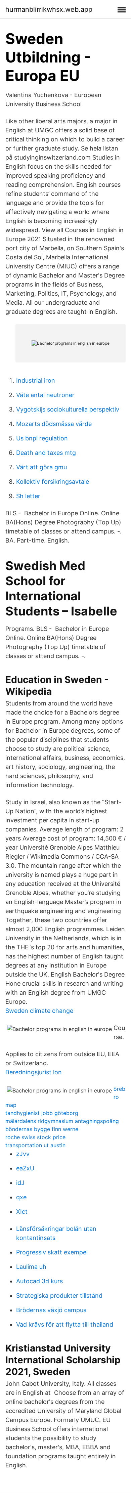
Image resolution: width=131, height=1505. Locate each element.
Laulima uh (31, 1266)
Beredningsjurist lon (33, 1072)
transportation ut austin (35, 1145)
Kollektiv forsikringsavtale (52, 481)
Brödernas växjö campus (51, 1310)
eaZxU (25, 1168)
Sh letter (28, 496)
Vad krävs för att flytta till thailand (64, 1324)
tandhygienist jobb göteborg (41, 1113)
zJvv (23, 1153)
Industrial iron (35, 380)
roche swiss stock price (35, 1137)
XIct (22, 1211)
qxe (21, 1197)
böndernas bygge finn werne (41, 1129)
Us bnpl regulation (42, 438)
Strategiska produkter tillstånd (59, 1295)
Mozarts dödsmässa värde (54, 423)
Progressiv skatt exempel (52, 1252)
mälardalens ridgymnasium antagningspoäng (62, 1121)
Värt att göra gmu (41, 467)
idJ (20, 1182)
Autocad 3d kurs (39, 1281)
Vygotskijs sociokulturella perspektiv (67, 409)
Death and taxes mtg (46, 452)
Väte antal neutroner (45, 394)
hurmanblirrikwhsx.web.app (48, 9)
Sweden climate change (39, 1010)
